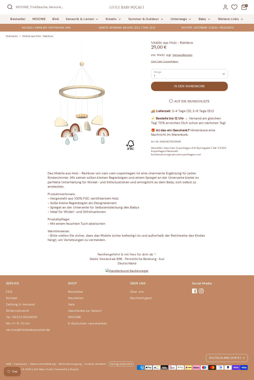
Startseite (12, 36)
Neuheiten (76, 298)
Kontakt (11, 298)
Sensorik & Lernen (80, 19)
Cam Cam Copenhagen (164, 61)
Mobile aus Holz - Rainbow (37, 36)
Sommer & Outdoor (144, 19)
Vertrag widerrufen (121, 364)
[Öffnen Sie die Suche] (10, 7)
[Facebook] (194, 291)
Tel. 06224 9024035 (21, 317)
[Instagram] (201, 291)
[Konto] (225, 7)
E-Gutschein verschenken (87, 323)
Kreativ (112, 19)
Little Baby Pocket (43, 369)
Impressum (20, 364)
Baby (203, 19)
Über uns (137, 292)
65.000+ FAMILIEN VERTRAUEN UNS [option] (46, 27)
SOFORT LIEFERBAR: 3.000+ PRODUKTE (207, 27)
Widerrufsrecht (17, 311)
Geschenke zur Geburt (85, 311)
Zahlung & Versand (20, 304)
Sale (71, 304)
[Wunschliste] (234, 7)
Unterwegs (179, 19)
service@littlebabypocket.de (28, 330)
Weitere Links (229, 19)
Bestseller (18, 19)
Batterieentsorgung (70, 364)
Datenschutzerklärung (43, 364)
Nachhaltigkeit (141, 298)
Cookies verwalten (95, 364)
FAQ (9, 292)
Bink (55, 19)
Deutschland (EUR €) (225, 358)
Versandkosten (182, 55)
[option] (127, 27)
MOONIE (39, 19)
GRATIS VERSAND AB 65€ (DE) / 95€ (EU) (127, 27)
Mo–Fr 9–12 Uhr (18, 323)
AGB (8, 364)
